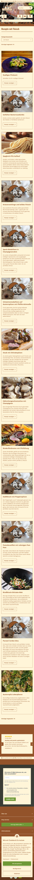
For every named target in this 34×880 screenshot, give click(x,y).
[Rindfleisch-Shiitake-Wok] (17, 579)
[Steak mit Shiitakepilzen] (17, 339)
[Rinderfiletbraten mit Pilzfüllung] (17, 435)
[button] (19, 16)
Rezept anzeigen (9, 83)
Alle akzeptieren (17, 863)
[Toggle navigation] (4, 16)
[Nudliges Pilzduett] (17, 61)
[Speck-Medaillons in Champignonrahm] (17, 236)
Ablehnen (17, 873)
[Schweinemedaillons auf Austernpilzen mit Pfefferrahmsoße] (17, 288)
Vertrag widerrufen (16, 824)
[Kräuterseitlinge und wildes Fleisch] (17, 191)
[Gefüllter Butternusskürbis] (17, 101)
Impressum (6, 859)
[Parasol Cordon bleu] (17, 627)
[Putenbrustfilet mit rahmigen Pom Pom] (17, 532)
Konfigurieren (17, 868)
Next (32, 744)
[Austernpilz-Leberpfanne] (17, 681)
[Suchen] (30, 8)
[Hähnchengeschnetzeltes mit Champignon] (17, 388)
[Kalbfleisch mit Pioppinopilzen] (17, 483)
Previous (1, 744)
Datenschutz (14, 859)
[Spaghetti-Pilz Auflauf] (17, 143)
